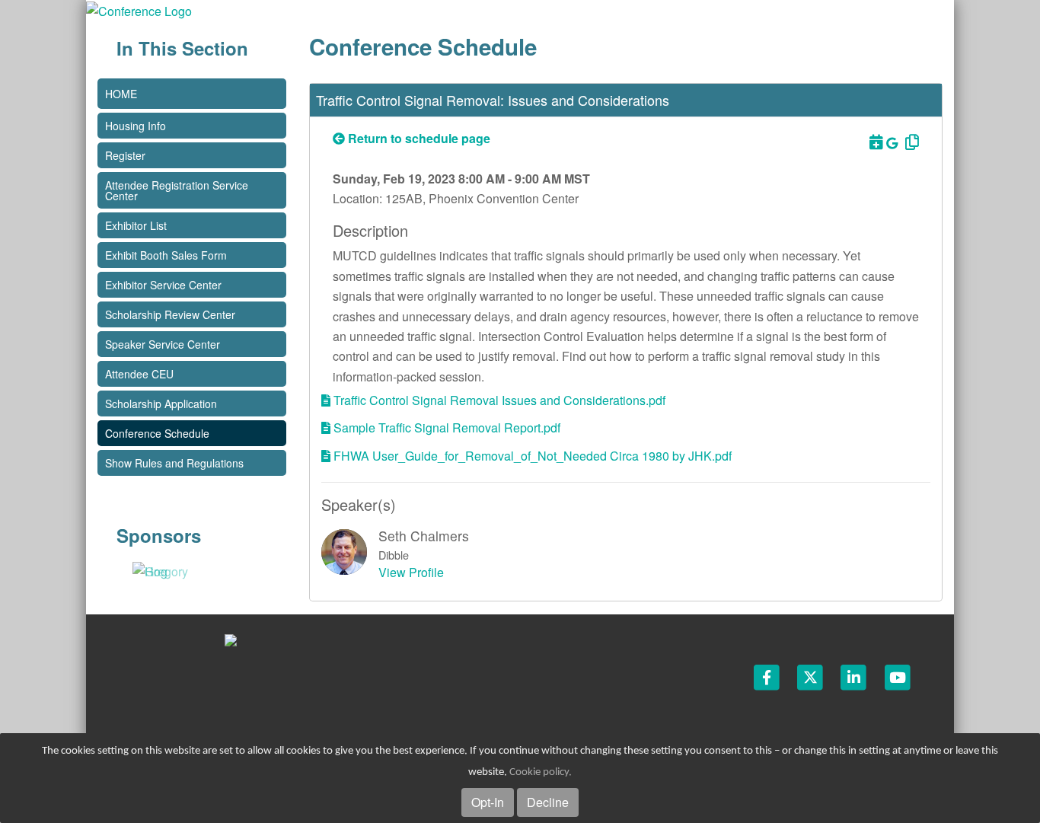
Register (125, 155)
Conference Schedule (157, 433)
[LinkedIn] (854, 676)
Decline (548, 802)
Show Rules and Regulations (174, 463)
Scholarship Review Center (170, 314)
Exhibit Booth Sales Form (166, 255)
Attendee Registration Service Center (176, 190)
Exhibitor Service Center (163, 284)
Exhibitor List (136, 225)
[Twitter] (811, 676)
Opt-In (487, 802)
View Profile (411, 572)
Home (121, 93)
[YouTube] (897, 676)
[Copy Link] (910, 141)
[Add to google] (893, 143)
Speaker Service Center (162, 344)
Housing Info (135, 125)
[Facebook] (768, 676)
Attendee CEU (139, 373)
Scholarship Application (161, 403)
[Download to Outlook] (875, 141)
